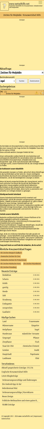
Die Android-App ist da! (11, 384)
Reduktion (6, 275)
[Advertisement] (22, 43)
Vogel (36, 329)
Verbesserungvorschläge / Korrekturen (17, 392)
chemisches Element (31, 345)
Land (4, 321)
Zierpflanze (7, 341)
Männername (7, 325)
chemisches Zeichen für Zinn (10, 256)
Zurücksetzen (34, 81)
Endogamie (7, 303)
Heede (5, 291)
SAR (4, 295)
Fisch (37, 341)
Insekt (36, 350)
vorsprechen (7, 307)
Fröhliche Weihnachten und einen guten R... (20, 400)
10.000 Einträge (8, 404)
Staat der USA (8, 345)
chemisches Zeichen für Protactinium (13, 260)
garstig (5, 287)
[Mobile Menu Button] (40, 2)
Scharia (5, 279)
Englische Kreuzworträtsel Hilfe (15, 371)
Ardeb (4, 283)
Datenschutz (6, 418)
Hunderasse (7, 333)
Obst (37, 358)
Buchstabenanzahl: (7, 77)
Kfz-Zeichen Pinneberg (8, 267)
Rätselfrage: (6, 68)
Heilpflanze (7, 329)
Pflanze (36, 337)
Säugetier (35, 325)
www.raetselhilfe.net (19, 4)
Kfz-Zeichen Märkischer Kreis (11, 263)
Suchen (21, 81)
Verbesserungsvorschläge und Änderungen (19, 380)
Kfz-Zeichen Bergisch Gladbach (11, 253)
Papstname (34, 354)
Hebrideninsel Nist (9, 388)
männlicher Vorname (30, 333)
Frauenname (34, 321)
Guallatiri (6, 311)
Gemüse (5, 350)
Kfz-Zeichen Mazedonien (32, 263)
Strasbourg (6, 299)
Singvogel (6, 337)
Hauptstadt (7, 354)
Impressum (37, 416)
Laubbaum (6, 358)
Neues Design (7, 396)
